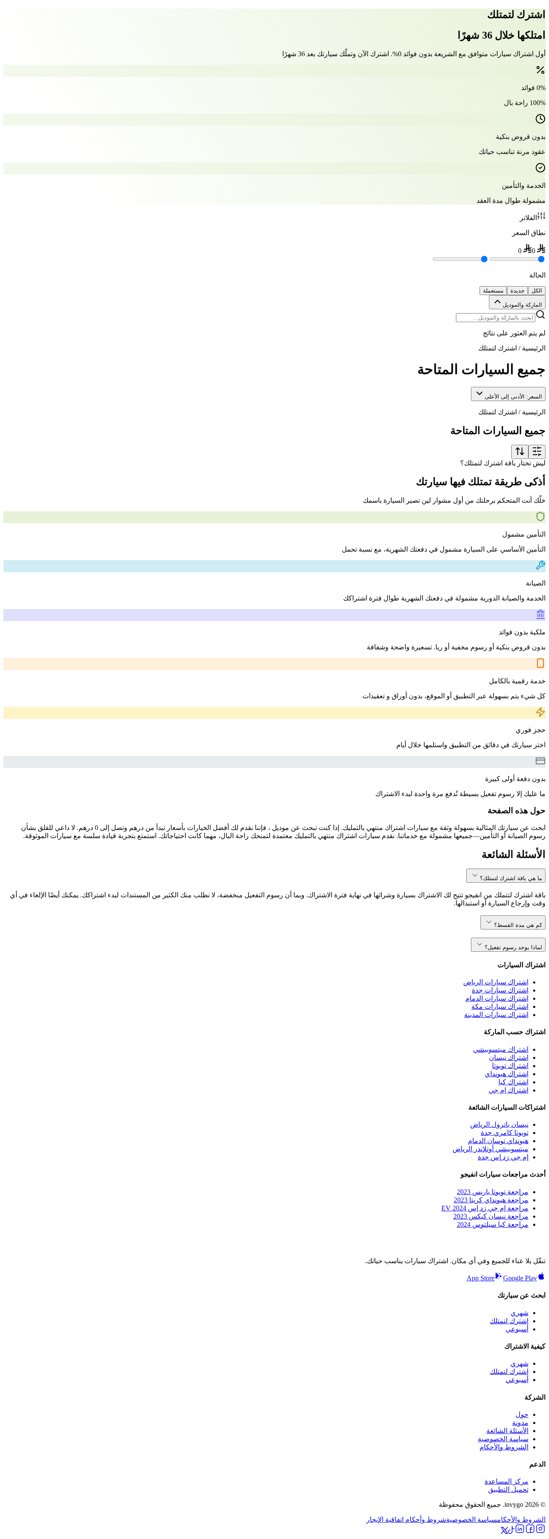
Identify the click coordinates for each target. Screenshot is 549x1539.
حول (522, 1414)
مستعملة (493, 290)
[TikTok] (511, 1531)
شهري (519, 1312)
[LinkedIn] (520, 1531)
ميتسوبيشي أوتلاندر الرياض (490, 1149)
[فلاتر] (537, 452)
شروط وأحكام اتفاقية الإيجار (406, 1519)
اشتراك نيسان (508, 1057)
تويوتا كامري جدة (504, 1132)
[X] (504, 1531)
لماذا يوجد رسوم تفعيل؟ (513, 947)
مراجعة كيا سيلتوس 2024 (492, 1224)
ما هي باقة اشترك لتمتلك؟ (511, 878)
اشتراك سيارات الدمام (496, 998)
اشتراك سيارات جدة (500, 990)
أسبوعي (517, 1329)
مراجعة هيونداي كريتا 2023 (491, 1200)
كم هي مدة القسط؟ (518, 925)
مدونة (520, 1422)
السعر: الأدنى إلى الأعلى (513, 396)
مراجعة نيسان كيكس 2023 (490, 1216)
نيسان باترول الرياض (499, 1124)
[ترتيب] (519, 452)
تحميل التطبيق (508, 1489)
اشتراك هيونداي (506, 1073)
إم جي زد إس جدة (503, 1157)
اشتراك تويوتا (510, 1065)
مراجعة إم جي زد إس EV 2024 (484, 1208)
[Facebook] (530, 1531)
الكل (536, 290)
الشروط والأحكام (504, 1447)
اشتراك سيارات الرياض (495, 982)
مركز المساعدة (506, 1481)
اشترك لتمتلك (509, 1321)
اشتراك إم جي (508, 1090)
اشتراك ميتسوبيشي (500, 1049)
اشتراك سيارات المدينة (496, 1014)
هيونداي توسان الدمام (498, 1140)
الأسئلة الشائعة (507, 1430)
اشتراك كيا (513, 1082)
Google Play (520, 1278)
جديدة (517, 290)
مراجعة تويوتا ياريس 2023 (492, 1191)
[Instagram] (540, 1531)
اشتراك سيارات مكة (499, 1006)
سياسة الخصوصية (503, 1438)
